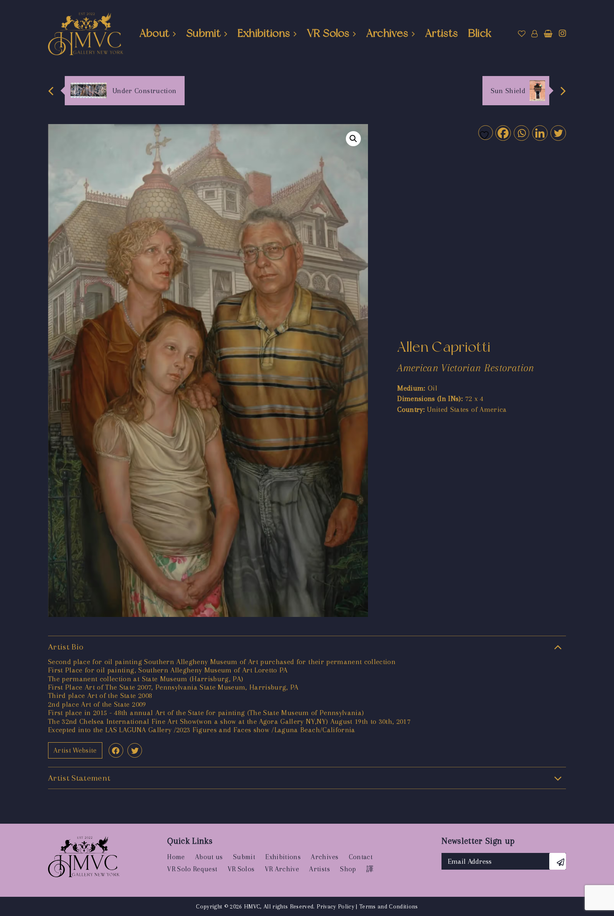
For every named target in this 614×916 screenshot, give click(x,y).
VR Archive (282, 869)
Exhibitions (264, 33)
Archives (387, 33)
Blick (480, 33)
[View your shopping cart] (548, 34)
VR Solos (328, 33)
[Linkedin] (539, 132)
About (155, 33)
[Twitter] (558, 132)
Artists (441, 33)
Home (176, 857)
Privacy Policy (335, 906)
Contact (361, 857)
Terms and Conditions (388, 906)
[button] (353, 138)
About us (209, 857)
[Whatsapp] (521, 132)
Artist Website (75, 750)
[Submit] (557, 861)
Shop (348, 869)
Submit (203, 33)
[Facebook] (502, 132)
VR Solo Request (192, 869)
